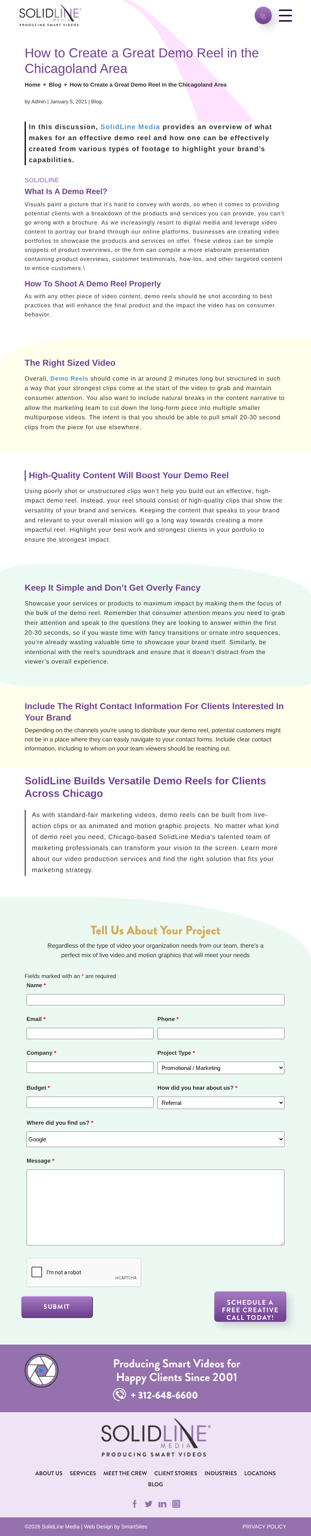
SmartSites (134, 1526)
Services (83, 1473)
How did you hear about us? (197, 1088)
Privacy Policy (264, 1526)
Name (36, 985)
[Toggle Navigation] (285, 15)
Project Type (176, 1053)
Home (33, 85)
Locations (260, 1473)
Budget (38, 1088)
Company (41, 1053)
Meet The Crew (125, 1473)
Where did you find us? (60, 1123)
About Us (49, 1473)
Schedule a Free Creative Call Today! (250, 1310)
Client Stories (175, 1473)
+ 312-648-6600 (163, 1395)
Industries (220, 1473)
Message (40, 1161)
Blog (55, 85)
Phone (168, 1019)
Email (36, 1019)
